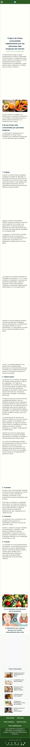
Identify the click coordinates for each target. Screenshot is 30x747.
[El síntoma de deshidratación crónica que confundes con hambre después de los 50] (9, 703)
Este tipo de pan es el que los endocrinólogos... (19, 710)
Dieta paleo (20, 718)
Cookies (11, 744)
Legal (7, 744)
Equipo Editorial (20, 51)
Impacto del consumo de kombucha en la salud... (19, 674)
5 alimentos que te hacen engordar (18, 695)
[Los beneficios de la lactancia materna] (9, 682)
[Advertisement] (15, 20)
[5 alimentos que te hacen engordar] (9, 696)
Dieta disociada (21, 722)
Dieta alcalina (10, 718)
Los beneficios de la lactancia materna (19, 680)
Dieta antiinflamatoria (15, 725)
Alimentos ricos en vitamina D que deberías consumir (18, 688)
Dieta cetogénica (9, 722)
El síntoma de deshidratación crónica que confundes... (19, 703)
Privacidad (16, 744)
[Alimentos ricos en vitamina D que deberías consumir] (9, 689)
